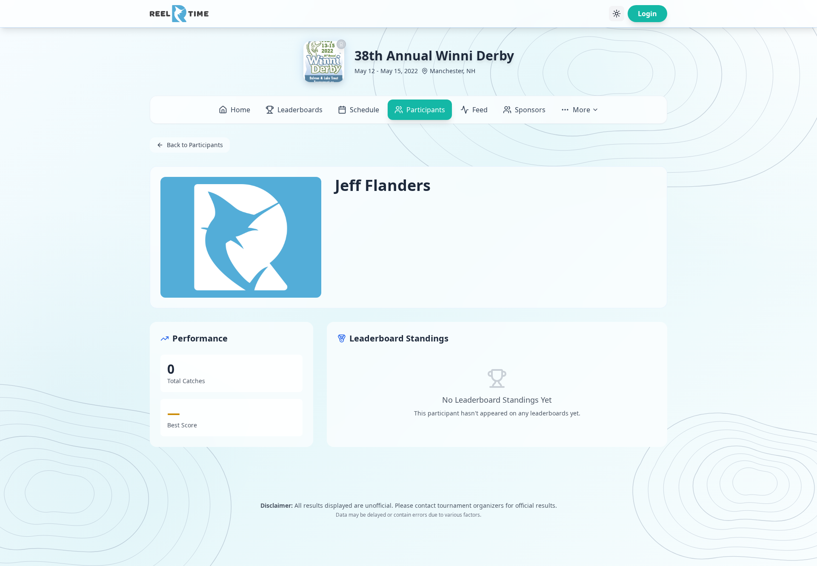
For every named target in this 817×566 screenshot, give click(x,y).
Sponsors (530, 109)
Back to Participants (195, 145)
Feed (480, 109)
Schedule (364, 109)
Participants (425, 109)
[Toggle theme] (616, 13)
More (581, 109)
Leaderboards (300, 109)
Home (240, 109)
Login (647, 13)
